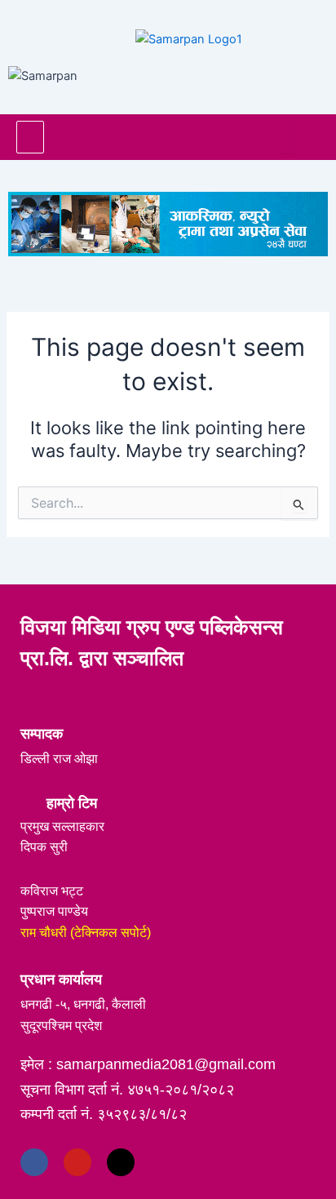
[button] (30, 137)
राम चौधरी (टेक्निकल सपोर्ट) (85, 932)
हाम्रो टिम (71, 803)
